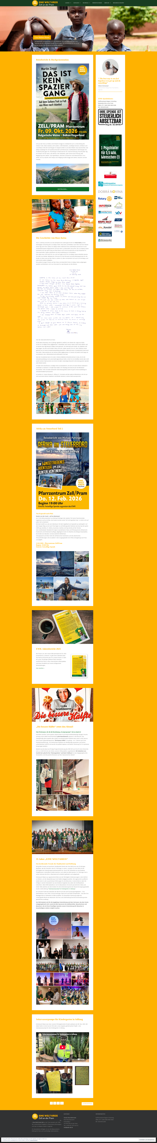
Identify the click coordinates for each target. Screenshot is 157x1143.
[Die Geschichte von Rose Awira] (62, 216)
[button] (43, 392)
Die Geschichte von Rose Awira (51, 238)
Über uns (106, 3)
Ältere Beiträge (87, 1103)
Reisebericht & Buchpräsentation (52, 59)
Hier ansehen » (40, 668)
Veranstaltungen (97, 3)
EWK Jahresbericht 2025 (48, 649)
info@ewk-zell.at (68, 1127)
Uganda (67, 3)
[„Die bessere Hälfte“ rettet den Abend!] (62, 705)
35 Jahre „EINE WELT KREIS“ (52, 859)
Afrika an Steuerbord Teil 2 (49, 428)
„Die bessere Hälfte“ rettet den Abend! (54, 726)
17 (61, 1103)
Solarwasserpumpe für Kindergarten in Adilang (59, 1019)
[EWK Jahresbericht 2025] (62, 627)
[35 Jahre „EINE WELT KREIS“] (62, 837)
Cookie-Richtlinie (33, 1140)
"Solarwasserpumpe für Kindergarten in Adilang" (61, 889)
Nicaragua (85, 3)
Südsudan (76, 3)
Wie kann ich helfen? (118, 3)
